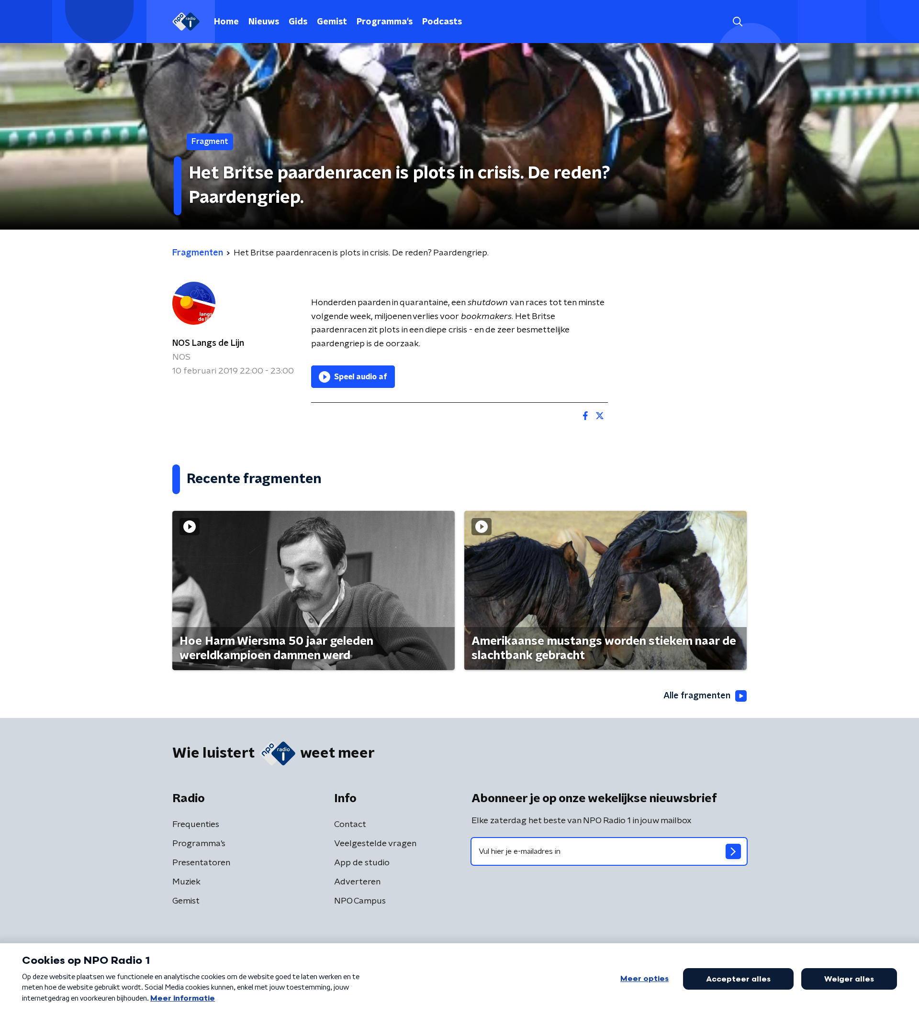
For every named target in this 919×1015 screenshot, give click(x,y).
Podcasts (442, 22)
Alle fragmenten (696, 696)
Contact (350, 824)
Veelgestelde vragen (375, 843)
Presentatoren (201, 863)
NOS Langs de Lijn (208, 343)
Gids (298, 22)
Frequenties (195, 824)
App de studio (362, 863)
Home (226, 22)
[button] (737, 22)
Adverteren (357, 882)
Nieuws (263, 22)
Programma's (385, 22)
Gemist (332, 22)
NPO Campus (360, 901)
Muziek (186, 882)
